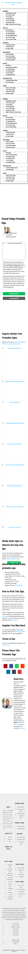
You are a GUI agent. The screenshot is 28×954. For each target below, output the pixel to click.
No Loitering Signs (10, 31)
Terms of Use (6, 645)
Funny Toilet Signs (10, 91)
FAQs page (5, 616)
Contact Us (15, 620)
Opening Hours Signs (11, 13)
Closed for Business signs (12, 558)
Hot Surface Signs (10, 59)
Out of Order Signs (10, 37)
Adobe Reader (19, 585)
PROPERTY (6, 43)
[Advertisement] (14, 200)
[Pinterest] (6, 853)
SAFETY (5, 63)
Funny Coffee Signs (11, 88)
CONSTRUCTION (7, 78)
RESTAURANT (6, 52)
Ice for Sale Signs (10, 20)
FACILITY (5, 28)
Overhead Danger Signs (11, 80)
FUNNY (5, 86)
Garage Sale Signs (10, 45)
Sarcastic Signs (10, 93)
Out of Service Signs (11, 39)
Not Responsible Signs (11, 35)
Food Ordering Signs (11, 58)
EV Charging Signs (10, 69)
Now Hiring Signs (10, 18)
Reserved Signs (10, 54)
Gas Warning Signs (10, 74)
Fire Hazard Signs (10, 71)
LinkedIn (22, 728)
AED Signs (8, 65)
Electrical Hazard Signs (11, 67)
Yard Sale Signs (9, 46)
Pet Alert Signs (9, 48)
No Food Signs (9, 30)
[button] (14, 97)
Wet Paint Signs (10, 82)
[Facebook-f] (11, 853)
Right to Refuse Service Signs (13, 24)
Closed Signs (9, 17)
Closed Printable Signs (11, 236)
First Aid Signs (9, 73)
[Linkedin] (8, 857)
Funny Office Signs (10, 89)
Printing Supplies (20, 631)
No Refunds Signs (10, 22)
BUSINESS (5, 11)
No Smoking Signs (10, 33)
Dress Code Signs (10, 56)
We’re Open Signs (10, 15)
